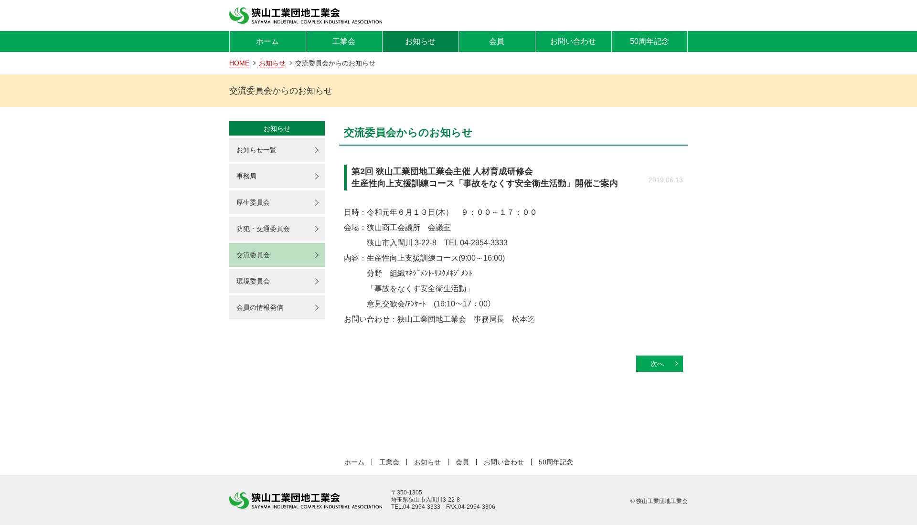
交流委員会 (253, 255)
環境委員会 (253, 281)
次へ (657, 364)
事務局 (246, 176)
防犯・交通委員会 (263, 228)
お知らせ (420, 41)
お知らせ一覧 (256, 150)
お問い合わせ (573, 41)
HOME (239, 63)
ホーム (267, 41)
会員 (496, 41)
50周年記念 (649, 41)
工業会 (343, 41)
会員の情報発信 (259, 307)
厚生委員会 (253, 202)
